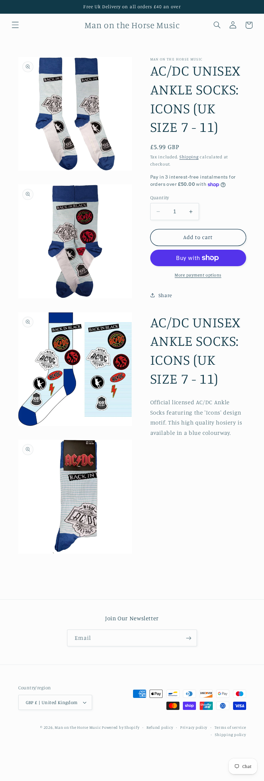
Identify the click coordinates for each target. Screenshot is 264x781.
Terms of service (230, 727)
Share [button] (165, 295)
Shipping (189, 156)
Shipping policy (230, 734)
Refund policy (159, 727)
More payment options (198, 275)
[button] (15, 25)
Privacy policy (193, 727)
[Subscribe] (189, 638)
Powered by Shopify (120, 727)
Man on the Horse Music (78, 727)
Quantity (159, 197)
